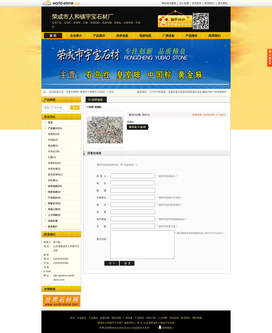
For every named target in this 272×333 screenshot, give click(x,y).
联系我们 (209, 3)
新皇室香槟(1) (55, 174)
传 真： (103, 212)
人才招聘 (162, 317)
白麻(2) (52, 157)
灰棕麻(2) (53, 180)
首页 (111, 91)
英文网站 (223, 3)
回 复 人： (103, 176)
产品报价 (192, 35)
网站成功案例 (169, 3)
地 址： (103, 183)
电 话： (103, 204)
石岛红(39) (54, 151)
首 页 (53, 35)
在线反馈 (174, 317)
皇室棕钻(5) (54, 163)
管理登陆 (166, 327)
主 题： (103, 226)
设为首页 (197, 3)
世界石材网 (72, 91)
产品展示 (99, 35)
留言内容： (103, 239)
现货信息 (145, 35)
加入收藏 (184, 3)
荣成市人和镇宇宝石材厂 (93, 91)
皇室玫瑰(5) (54, 168)
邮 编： (103, 190)
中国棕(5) (53, 140)
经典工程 (151, 317)
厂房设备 (168, 35)
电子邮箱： (103, 219)
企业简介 (76, 35)
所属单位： (103, 197)
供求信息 (122, 35)
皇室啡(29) (54, 134)
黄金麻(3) (53, 145)
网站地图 (197, 317)
